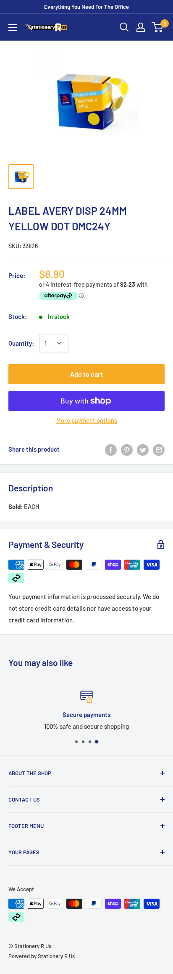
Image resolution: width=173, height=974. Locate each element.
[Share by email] (159, 449)
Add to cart (86, 374)
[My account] (140, 27)
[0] (157, 27)
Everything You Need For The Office (86, 6)
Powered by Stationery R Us (41, 956)
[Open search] (124, 27)
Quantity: (21, 343)
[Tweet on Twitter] (143, 449)
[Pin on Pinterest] (127, 449)
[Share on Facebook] (111, 449)
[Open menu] (12, 27)
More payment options (86, 420)
